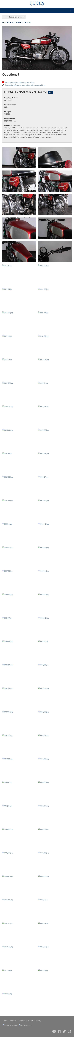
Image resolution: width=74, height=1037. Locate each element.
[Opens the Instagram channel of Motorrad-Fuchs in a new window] (69, 1032)
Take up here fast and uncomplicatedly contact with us (25, 85)
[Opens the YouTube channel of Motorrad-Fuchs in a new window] (54, 1032)
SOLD (50, 92)
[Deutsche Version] (10, 1025)
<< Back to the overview (14, 17)
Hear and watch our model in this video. (19, 83)
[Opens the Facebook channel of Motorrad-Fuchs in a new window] (59, 1032)
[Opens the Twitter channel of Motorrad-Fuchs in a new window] (64, 1032)
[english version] (25, 1025)
